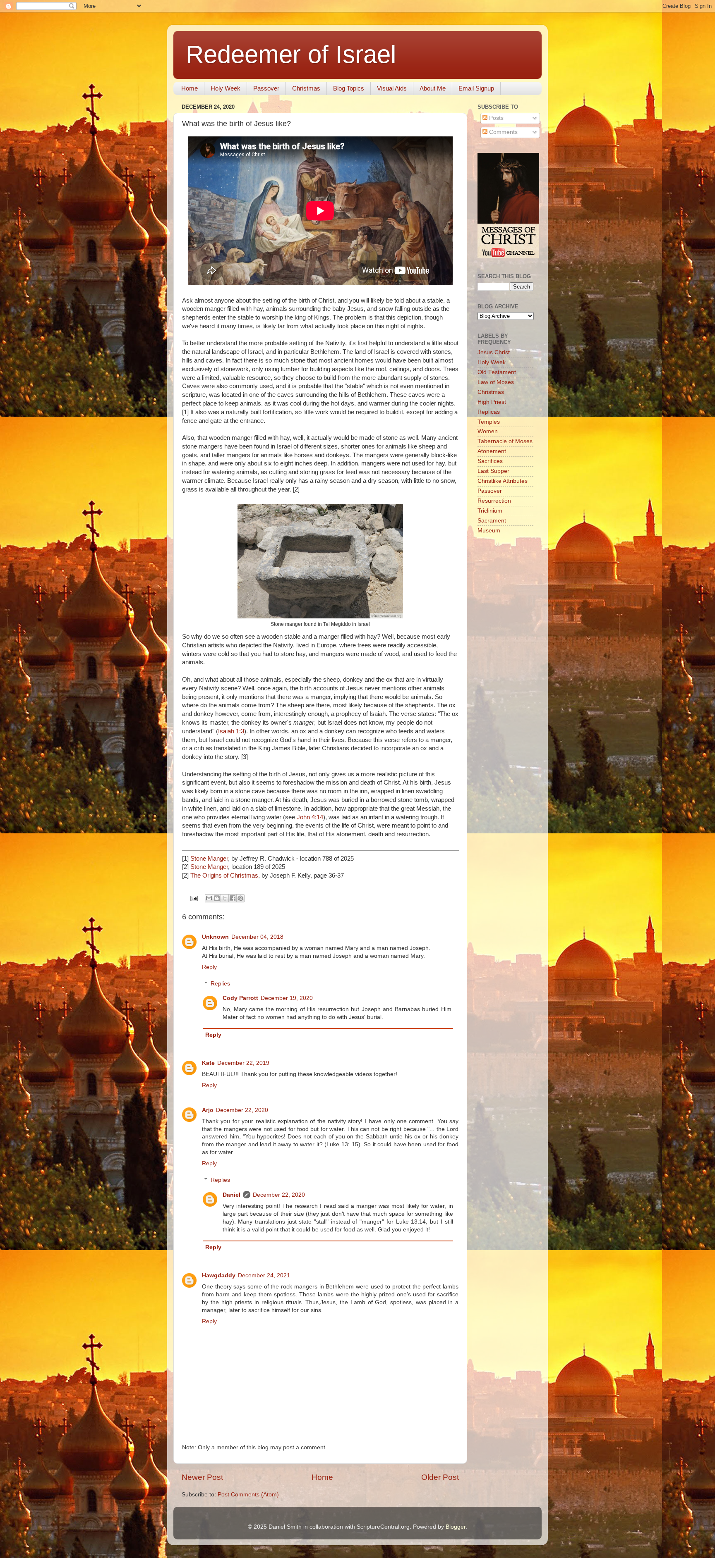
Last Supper (493, 471)
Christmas (306, 88)
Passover (266, 88)
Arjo (208, 1110)
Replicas (488, 412)
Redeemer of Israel (291, 54)
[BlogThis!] (217, 898)
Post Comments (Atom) (248, 1494)
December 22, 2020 (242, 1110)
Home (189, 88)
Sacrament (491, 521)
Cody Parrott (240, 998)
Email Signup (476, 88)
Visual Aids (392, 88)
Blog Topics (348, 88)
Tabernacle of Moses (505, 441)
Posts (495, 118)
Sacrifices (490, 461)
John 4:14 (310, 817)
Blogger (455, 1527)
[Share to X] (225, 898)
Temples (488, 422)
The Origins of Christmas (224, 875)
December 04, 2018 (257, 937)
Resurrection (494, 501)
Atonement (491, 451)
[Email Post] (194, 898)
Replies (220, 984)
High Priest (491, 402)
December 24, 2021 (264, 1275)
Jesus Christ (493, 352)
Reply (209, 967)
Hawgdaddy (218, 1275)
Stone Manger (209, 858)
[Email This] (209, 898)
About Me (433, 88)
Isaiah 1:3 (231, 731)
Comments (502, 132)
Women (487, 431)
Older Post (440, 1477)
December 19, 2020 (287, 998)
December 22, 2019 (243, 1063)
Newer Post (202, 1477)
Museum (488, 530)
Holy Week (225, 88)
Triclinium (489, 511)
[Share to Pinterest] (240, 898)
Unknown (215, 937)
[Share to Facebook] (232, 898)
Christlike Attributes (502, 481)
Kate (208, 1063)
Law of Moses (495, 382)
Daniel (231, 1195)
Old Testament (496, 372)
